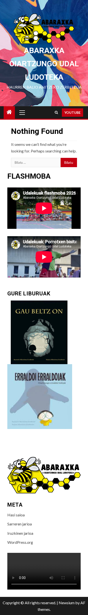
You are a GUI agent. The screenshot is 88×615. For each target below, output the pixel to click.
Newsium (67, 602)
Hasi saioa (16, 514)
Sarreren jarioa (19, 524)
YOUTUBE (72, 112)
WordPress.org (20, 542)
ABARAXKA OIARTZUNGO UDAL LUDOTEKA (44, 64)
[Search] (56, 112)
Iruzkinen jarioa (20, 533)
